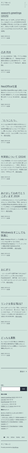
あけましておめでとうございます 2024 (11, 413)
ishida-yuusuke (5, 415)
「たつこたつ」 (9, 120)
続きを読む (7, 135)
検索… (2, 385)
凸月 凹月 (6, 52)
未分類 (8, 38)
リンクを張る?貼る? (11, 303)
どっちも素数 (8, 337)
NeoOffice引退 (9, 86)
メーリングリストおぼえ (7, 419)
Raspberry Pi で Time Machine (9, 421)
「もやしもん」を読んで (7, 417)
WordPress (15, 447)
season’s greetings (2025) (8, 397)
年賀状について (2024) (13, 156)
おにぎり (6, 269)
